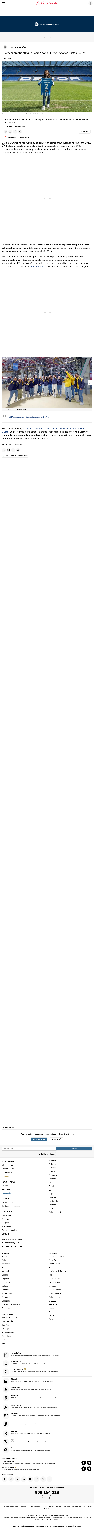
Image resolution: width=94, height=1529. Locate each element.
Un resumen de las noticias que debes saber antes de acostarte (29, 1362)
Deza (51, 1182)
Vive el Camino (55, 1290)
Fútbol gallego (8, 1340)
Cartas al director (9, 1202)
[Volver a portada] (47, 3)
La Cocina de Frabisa (57, 1271)
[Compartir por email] (10, 132)
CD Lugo (5, 1329)
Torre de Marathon (9, 1318)
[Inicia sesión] (90, 3)
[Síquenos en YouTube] (30, 1479)
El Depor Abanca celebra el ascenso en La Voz (29, 416)
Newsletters (6, 1189)
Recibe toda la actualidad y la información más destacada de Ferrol (29, 1423)
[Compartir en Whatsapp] (5, 132)
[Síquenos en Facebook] (4, 1479)
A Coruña (53, 1164)
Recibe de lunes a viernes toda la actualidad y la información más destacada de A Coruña (35, 1414)
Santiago (52, 1205)
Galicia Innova (55, 1297)
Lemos (51, 1190)
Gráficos (5, 1290)
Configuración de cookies (73, 1526)
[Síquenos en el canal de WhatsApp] (43, 1479)
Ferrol (51, 1186)
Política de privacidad (27, 1526)
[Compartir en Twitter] (20, 132)
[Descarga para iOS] (83, 1462)
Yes (50, 1312)
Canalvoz (59, 1506)
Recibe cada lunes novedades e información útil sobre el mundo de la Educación (33, 1380)
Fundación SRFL (24, 1506)
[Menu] (3, 3)
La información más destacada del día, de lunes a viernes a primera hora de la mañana (35, 1354)
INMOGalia (6, 1226)
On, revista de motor (57, 1319)
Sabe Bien (53, 1260)
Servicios (5, 1219)
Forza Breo (6, 1336)
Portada (5, 1256)
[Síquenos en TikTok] (36, 1479)
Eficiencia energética (10, 1243)
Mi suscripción (7, 1165)
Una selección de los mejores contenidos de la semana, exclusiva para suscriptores (34, 1370)
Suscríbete (6, 1176)
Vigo (51, 1208)
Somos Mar (6, 1297)
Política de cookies (42, 1526)
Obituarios (6, 1301)
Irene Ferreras (36, 266)
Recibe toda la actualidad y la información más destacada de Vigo (29, 1441)
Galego (52, 1154)
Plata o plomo (54, 1278)
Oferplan (5, 1223)
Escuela (52, 1315)
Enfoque (52, 1286)
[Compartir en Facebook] (15, 132)
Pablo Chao (8, 58)
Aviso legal (16, 1526)
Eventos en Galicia (9, 1230)
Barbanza (53, 1175)
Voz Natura (67, 1506)
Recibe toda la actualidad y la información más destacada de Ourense (30, 1449)
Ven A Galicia (54, 1282)
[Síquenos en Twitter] (11, 1479)
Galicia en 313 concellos (59, 1212)
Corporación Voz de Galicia (10, 1506)
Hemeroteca (7, 1172)
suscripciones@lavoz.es (47, 1498)
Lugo (51, 1193)
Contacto (5, 1234)
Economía (6, 1264)
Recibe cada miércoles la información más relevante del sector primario (31, 1388)
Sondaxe (51, 1506)
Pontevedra (53, 1201)
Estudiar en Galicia (56, 1267)
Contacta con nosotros (11, 1206)
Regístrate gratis (39, 1139)
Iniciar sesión (56, 1139)
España (5, 1267)
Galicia (5, 1260)
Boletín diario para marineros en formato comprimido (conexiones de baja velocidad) (34, 1396)
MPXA (84, 1506)
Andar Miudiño (8, 1332)
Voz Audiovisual (35, 1506)
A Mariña (52, 1168)
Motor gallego (7, 1343)
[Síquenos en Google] (49, 1479)
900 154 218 (47, 1492)
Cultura (5, 1286)
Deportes (5, 1278)
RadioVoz (44, 1506)
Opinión (5, 1275)
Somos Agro (7, 1293)
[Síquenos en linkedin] (24, 1479)
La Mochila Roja (55, 1293)
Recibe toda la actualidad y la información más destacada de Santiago (30, 1432)
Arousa (52, 1171)
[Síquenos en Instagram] (17, 1479)
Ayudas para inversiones (12, 1246)
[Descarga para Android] (89, 1462)
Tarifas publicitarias (9, 1215)
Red (50, 1275)
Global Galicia (54, 1264)
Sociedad (6, 1282)
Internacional (7, 1271)
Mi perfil (5, 1185)
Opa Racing (7, 1325)
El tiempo (6, 1308)
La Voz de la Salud (56, 1256)
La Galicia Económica (11, 1304)
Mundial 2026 (7, 1314)
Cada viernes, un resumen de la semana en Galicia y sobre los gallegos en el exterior (34, 1406)
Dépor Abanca (17, 444)
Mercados (53, 1304)
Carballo (52, 1179)
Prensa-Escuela (76, 1506)
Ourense (52, 1197)
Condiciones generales (57, 1526)
